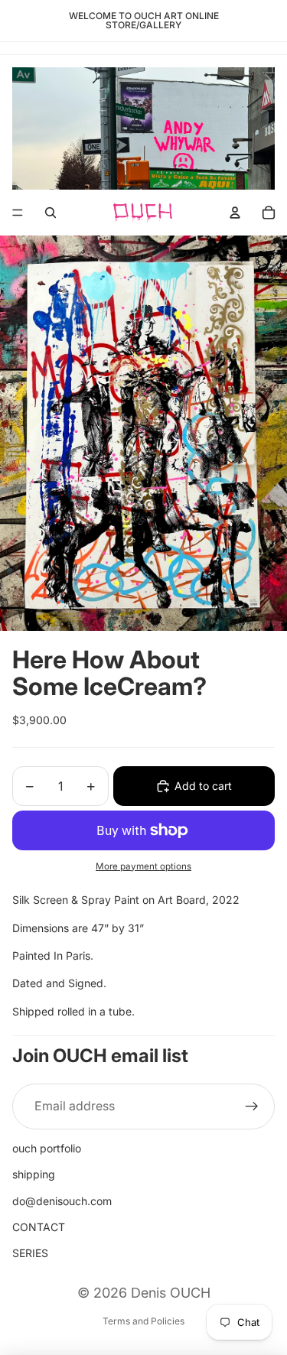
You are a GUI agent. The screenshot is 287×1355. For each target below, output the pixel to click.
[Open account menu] (235, 212)
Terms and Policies (143, 1321)
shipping (33, 1174)
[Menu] (17, 213)
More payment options (143, 866)
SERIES (30, 1252)
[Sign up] (252, 1106)
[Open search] (50, 212)
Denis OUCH (170, 1293)
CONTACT (38, 1226)
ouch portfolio (46, 1148)
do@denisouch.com (62, 1200)
